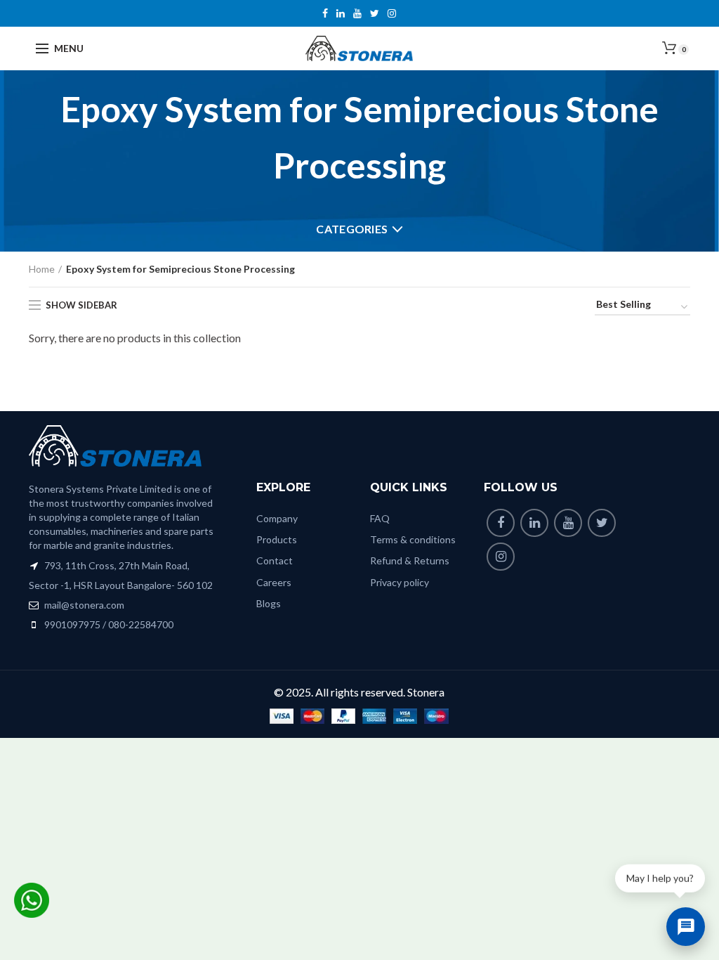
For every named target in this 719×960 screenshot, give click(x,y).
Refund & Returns (409, 560)
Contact (274, 560)
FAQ (380, 518)
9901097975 (72, 624)
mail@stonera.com (83, 605)
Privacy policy (399, 582)
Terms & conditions (413, 539)
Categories (352, 228)
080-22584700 (140, 624)
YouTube (357, 13)
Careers (273, 582)
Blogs (268, 603)
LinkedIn (340, 13)
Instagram (391, 13)
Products (276, 539)
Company (277, 518)
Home (42, 269)
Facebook (325, 13)
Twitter (374, 13)
